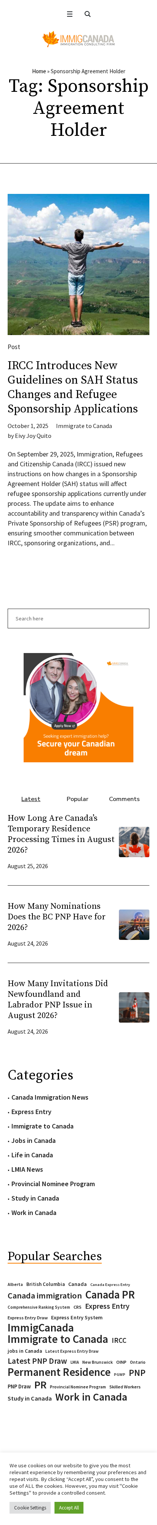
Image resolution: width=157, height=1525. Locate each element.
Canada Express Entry (110, 1284)
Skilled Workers (125, 1387)
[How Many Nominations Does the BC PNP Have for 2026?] (134, 923)
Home (39, 71)
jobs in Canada (25, 1351)
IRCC (119, 1340)
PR (40, 1385)
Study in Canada (35, 1198)
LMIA (74, 1362)
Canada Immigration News (49, 1097)
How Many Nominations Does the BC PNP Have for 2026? (57, 917)
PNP (137, 1373)
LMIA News (27, 1169)
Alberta (15, 1284)
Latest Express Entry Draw (72, 1351)
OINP (121, 1362)
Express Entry (31, 1111)
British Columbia (45, 1284)
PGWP (119, 1374)
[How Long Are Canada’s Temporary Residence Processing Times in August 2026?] (134, 841)
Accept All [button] (69, 1508)
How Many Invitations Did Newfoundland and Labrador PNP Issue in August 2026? (58, 1000)
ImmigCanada (41, 1328)
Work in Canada (33, 1212)
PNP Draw (19, 1386)
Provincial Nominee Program (53, 1183)
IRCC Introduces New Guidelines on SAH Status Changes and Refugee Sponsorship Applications (73, 387)
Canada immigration (45, 1295)
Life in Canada (32, 1154)
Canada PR (110, 1295)
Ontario (138, 1362)
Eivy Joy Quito (33, 435)
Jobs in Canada (33, 1140)
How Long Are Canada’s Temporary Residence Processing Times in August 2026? (61, 834)
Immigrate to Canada (84, 426)
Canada (77, 1284)
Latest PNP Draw (37, 1361)
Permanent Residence (59, 1372)
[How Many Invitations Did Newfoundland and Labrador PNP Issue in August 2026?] (134, 1006)
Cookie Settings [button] (30, 1508)
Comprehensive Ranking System (39, 1307)
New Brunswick (97, 1362)
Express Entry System (77, 1317)
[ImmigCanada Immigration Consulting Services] (78, 39)
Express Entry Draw (28, 1317)
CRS (78, 1307)
